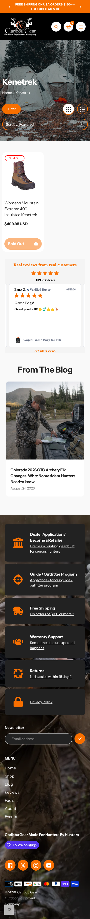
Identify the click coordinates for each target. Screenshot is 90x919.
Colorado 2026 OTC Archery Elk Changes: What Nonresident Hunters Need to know (42, 476)
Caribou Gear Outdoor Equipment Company (21, 898)
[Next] (80, 7)
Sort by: (12, 124)
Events (11, 816)
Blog (9, 784)
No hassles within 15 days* (51, 676)
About (10, 808)
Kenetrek (23, 92)
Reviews (12, 792)
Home (7, 92)
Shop (9, 776)
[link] (45, 339)
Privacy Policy (41, 702)
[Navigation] (81, 27)
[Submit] (79, 738)
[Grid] (68, 109)
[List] (82, 109)
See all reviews (45, 351)
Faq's (9, 800)
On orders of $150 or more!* (52, 614)
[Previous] (10, 7)
